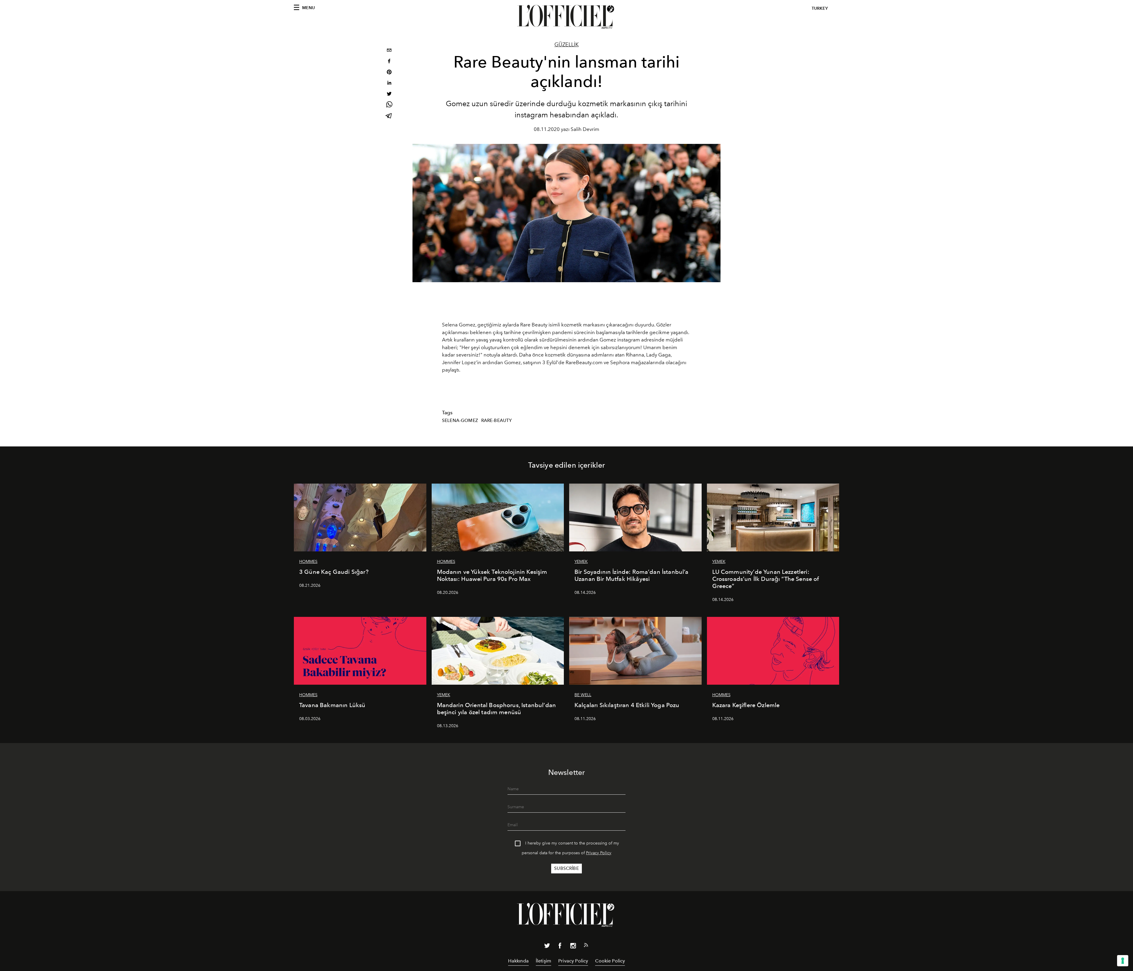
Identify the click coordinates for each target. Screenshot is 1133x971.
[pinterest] (389, 72)
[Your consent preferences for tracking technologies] (1122, 960)
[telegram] (389, 116)
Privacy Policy (598, 852)
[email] (389, 50)
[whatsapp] (389, 105)
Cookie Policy (610, 961)
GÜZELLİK (566, 44)
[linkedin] (389, 83)
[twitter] (389, 94)
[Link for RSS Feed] (586, 946)
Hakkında (518, 961)
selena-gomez (460, 420)
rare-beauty (496, 420)
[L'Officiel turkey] (566, 17)
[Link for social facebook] (560, 947)
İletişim (543, 961)
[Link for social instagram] (573, 947)
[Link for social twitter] (547, 947)
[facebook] (389, 61)
